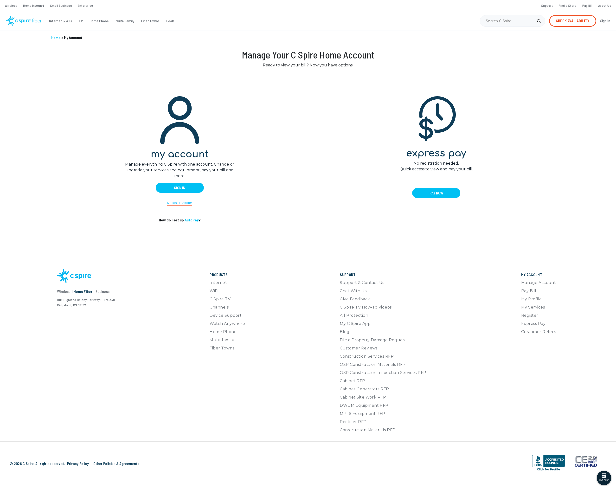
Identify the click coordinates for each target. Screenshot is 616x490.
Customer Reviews (359, 348)
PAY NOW (436, 193)
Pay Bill (587, 5)
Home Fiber (83, 291)
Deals (170, 21)
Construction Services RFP (367, 356)
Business (103, 291)
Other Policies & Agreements (116, 463)
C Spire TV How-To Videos (366, 307)
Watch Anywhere (227, 323)
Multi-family (222, 340)
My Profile (531, 299)
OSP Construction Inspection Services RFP (383, 372)
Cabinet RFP (352, 381)
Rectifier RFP (353, 421)
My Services (533, 307)
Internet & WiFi (60, 21)
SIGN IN (179, 187)
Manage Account (538, 282)
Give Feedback (355, 299)
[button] (518, 462)
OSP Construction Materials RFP (372, 364)
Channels (219, 307)
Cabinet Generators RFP (364, 389)
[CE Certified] (585, 461)
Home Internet (33, 5)
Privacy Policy (78, 463)
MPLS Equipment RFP (362, 413)
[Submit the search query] (538, 21)
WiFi (214, 291)
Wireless (11, 5)
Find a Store (567, 5)
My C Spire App (355, 323)
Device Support (226, 315)
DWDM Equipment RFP (364, 405)
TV (81, 21)
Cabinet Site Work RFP (363, 397)
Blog (344, 331)
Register (529, 315)
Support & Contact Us (362, 282)
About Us (604, 5)
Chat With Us (353, 291)
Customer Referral (540, 331)
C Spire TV (220, 299)
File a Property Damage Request (373, 340)
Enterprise (85, 5)
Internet (218, 282)
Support (547, 5)
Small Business (61, 5)
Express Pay (533, 323)
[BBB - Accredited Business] (548, 462)
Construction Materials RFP (367, 430)
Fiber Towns (150, 21)
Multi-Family (125, 21)
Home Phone (99, 21)
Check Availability (573, 20)
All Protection (354, 315)
